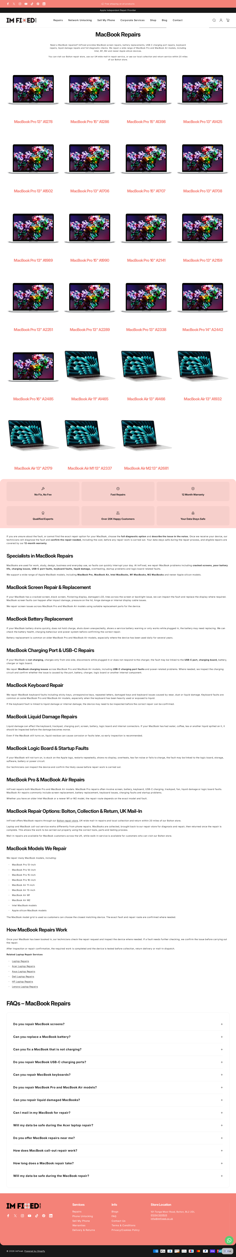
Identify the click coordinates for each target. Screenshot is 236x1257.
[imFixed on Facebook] (8, 3)
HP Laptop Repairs (22, 981)
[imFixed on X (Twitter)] (14, 3)
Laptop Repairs (20, 961)
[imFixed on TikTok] (32, 3)
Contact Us (119, 1220)
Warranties (79, 1225)
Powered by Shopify (34, 1251)
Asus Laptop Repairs (23, 971)
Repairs (77, 1211)
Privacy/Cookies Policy (126, 1230)
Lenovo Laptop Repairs (25, 986)
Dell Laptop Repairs (23, 976)
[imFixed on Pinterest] (38, 3)
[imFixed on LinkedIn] (44, 3)
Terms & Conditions (123, 1225)
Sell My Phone (81, 1220)
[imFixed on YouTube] (26, 3)
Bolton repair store (67, 820)
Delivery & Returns (83, 1230)
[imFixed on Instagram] (20, 3)
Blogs (115, 1211)
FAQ (114, 1216)
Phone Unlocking (82, 1216)
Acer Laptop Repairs (23, 966)
